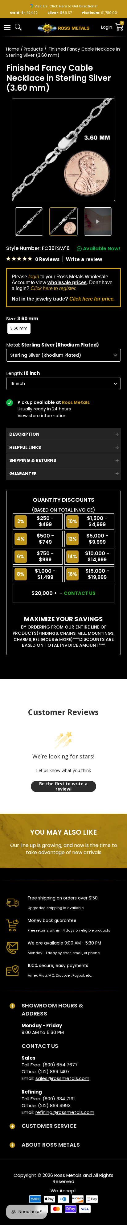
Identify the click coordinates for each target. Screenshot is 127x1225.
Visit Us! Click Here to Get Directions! (66, 6)
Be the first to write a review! (63, 786)
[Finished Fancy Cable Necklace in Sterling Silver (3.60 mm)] (29, 221)
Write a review (84, 259)
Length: (23, 373)
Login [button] (106, 27)
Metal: (52, 345)
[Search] (18, 27)
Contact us (80, 593)
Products (33, 49)
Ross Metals (68, 1175)
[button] (6, 27)
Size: (22, 318)
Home (12, 49)
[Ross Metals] (63, 27)
